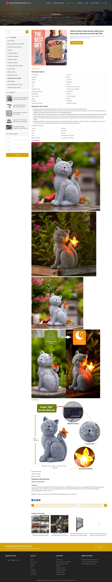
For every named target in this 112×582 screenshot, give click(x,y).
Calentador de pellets (12, 62)
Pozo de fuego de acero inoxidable (15, 44)
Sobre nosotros (58, 3)
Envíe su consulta (76, 42)
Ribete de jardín (11, 81)
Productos (69, 3)
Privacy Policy (33, 574)
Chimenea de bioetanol (13, 56)
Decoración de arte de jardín (59, 17)
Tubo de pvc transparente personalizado (89, 561)
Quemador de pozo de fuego (14, 47)
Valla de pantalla (11, 72)
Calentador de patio (12, 59)
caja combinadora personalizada (88, 563)
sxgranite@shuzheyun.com (70, 580)
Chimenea (9, 50)
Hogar (49, 3)
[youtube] (14, 560)
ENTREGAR (17, 155)
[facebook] (6, 560)
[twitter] (11, 560)
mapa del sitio (33, 572)
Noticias (79, 3)
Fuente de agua (11, 69)
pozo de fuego (10, 40)
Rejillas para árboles (12, 75)
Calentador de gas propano (14, 87)
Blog (86, 3)
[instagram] (16, 560)
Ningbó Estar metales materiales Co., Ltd (90, 559)
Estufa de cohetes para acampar (15, 65)
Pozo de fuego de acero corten (14, 84)
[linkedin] (9, 560)
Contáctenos (95, 3)
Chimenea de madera (12, 53)
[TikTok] (19, 560)
